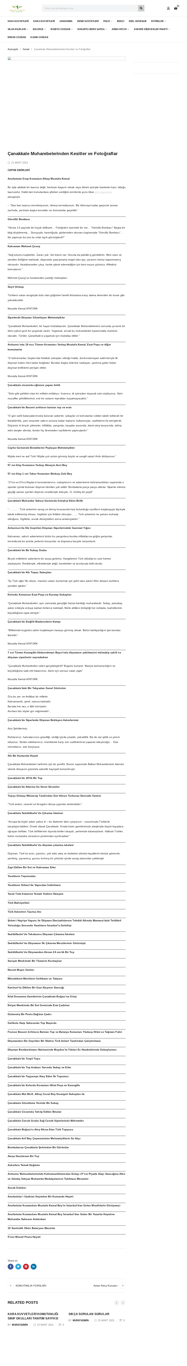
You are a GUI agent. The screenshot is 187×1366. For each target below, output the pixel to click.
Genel (26, 49)
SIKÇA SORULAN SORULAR (88, 1314)
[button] (116, 1303)
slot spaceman (103, 192)
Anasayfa (13, 49)
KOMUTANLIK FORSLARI (31, 1285)
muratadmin (20, 1324)
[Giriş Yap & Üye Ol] (168, 8)
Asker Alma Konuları (106, 1285)
